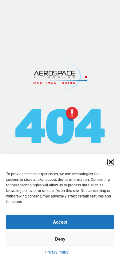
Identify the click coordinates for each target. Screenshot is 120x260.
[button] (111, 162)
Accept (60, 222)
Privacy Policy (57, 252)
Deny (60, 239)
